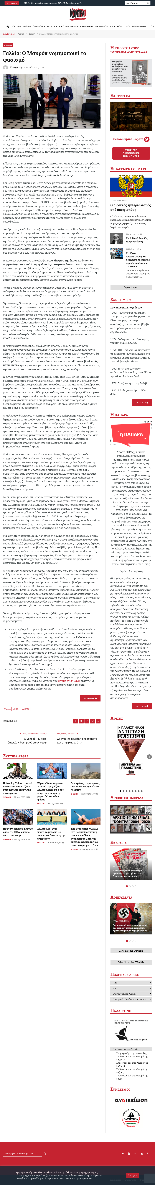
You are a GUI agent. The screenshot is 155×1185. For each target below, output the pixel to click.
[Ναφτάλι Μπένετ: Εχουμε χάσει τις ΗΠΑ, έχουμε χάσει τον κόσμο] (18, 817)
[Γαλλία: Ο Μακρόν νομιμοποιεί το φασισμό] (52, 128)
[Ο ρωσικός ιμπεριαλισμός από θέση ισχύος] (131, 186)
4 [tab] (135, 886)
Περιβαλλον (101, 26)
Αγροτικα (64, 26)
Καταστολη (86, 26)
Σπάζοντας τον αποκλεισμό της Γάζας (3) (132, 1064)
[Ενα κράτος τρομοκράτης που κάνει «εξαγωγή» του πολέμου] (86, 771)
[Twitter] (122, 1153)
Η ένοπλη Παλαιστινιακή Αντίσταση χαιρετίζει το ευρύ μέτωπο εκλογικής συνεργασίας (17, 788)
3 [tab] (132, 886)
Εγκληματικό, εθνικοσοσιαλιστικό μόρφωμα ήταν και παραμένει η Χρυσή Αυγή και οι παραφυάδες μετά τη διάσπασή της (131, 928)
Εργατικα (52, 26)
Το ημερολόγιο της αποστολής (131, 1053)
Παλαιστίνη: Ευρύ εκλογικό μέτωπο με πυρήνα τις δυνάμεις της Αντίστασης (51, 833)
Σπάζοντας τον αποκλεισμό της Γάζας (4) (132, 1058)
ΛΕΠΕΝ (16, 709)
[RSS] (135, 1153)
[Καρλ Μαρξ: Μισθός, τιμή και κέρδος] (116, 238)
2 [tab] (129, 886)
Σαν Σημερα (121, 300)
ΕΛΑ (114, 988)
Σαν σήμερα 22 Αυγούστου (126, 307)
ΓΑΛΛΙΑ (7, 709)
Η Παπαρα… (120, 415)
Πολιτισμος (123, 26)
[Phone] (148, 1153)
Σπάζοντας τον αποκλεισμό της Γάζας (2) (132, 1071)
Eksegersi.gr (16, 67)
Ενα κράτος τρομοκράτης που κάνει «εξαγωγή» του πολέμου (85, 786)
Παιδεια (74, 26)
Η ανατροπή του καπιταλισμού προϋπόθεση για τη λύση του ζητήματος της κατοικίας (128, 873)
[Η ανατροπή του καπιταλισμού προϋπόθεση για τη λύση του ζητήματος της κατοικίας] (131, 864)
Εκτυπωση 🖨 (90, 698)
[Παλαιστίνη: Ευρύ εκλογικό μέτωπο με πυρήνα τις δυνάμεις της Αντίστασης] (52, 817)
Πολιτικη (16, 26)
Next (149, 756)
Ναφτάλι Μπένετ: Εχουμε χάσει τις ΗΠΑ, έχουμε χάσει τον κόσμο (18, 832)
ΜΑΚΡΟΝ (26, 709)
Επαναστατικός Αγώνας (124, 993)
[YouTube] (129, 1153)
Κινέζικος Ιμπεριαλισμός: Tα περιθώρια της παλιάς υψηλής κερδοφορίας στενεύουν (138, 265)
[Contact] (141, 1153)
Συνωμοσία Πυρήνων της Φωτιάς (130, 999)
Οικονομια (39, 26)
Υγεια (112, 26)
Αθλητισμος (139, 26)
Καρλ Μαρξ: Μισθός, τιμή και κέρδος (137, 240)
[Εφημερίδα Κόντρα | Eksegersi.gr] (77, 14)
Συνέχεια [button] (132, 1175)
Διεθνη (27, 26)
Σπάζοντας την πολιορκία (125, 1049)
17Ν (115, 982)
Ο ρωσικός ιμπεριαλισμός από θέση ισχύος (130, 207)
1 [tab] (126, 886)
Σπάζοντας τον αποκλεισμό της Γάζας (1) (132, 1077)
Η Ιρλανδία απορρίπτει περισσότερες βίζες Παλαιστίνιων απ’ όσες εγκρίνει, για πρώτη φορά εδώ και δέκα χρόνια (54, 3)
